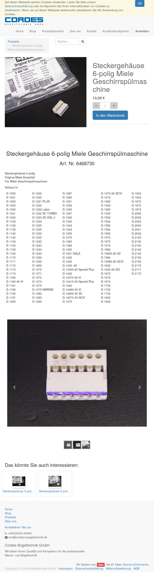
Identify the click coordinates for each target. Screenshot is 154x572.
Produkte (13, 41)
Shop (8, 513)
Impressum (66, 568)
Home (8, 509)
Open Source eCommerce (131, 564)
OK (140, 3)
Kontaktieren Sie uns (18, 527)
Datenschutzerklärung (19, 6)
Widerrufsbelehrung (118, 568)
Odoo (100, 564)
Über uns (10, 521)
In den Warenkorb (110, 115)
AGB (136, 568)
